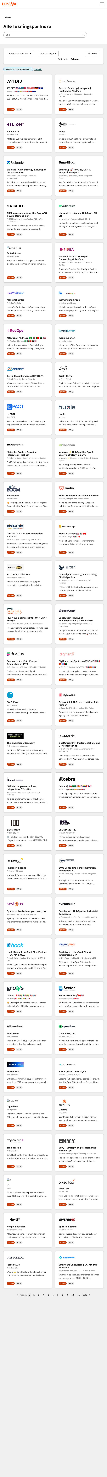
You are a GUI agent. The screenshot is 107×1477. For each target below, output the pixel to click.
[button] (31, 69)
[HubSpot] (9, 4)
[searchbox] (45, 35)
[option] (19, 53)
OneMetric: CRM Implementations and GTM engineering (79, 744)
